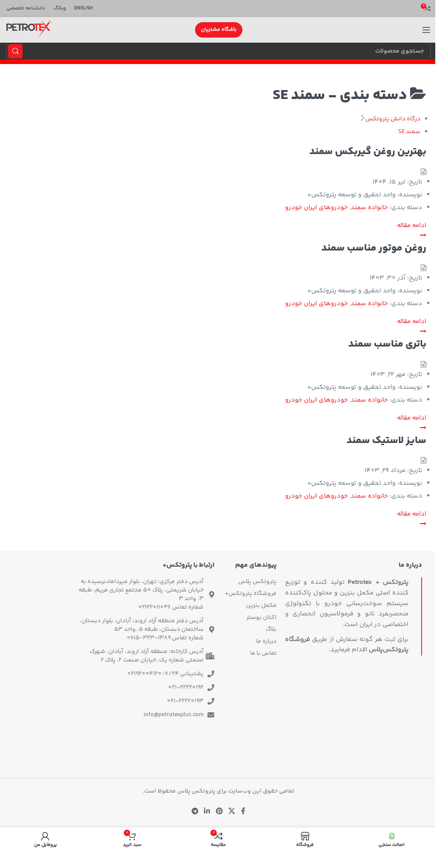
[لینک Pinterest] (219, 812)
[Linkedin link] (207, 812)
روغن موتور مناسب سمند (373, 248)
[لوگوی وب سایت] (29, 30)
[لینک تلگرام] (195, 812)
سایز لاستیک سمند (386, 441)
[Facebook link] (243, 812)
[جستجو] (15, 51)
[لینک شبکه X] (231, 812)
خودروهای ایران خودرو (316, 208)
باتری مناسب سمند (387, 344)
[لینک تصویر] (218, 754)
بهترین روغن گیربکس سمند (367, 152)
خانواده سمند (369, 208)
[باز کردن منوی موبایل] (426, 29)
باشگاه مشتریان (218, 30)
